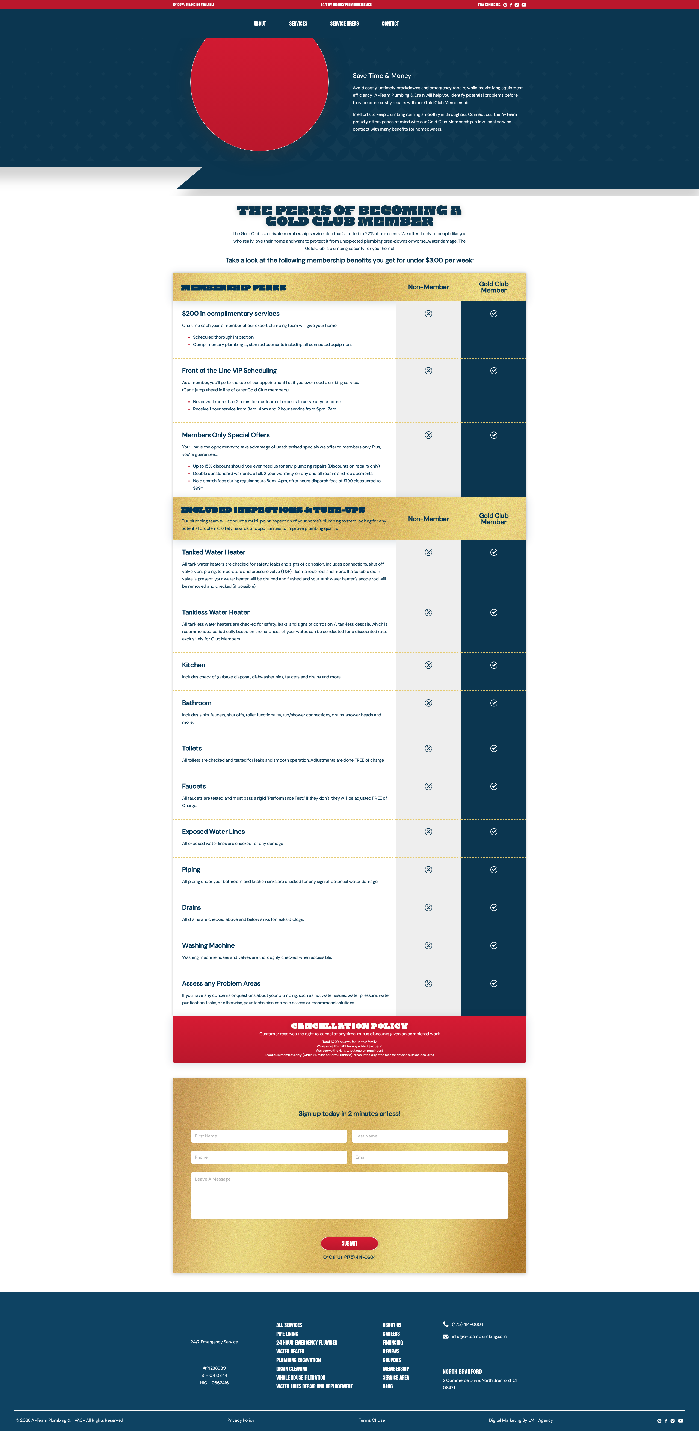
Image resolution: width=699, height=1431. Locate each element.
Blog (388, 1386)
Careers (391, 1334)
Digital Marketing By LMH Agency (521, 1420)
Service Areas (344, 23)
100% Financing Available (195, 4)
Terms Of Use (372, 1420)
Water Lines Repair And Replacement (314, 1386)
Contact (390, 23)
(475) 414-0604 (360, 1257)
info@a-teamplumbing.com (479, 1336)
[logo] (197, 23)
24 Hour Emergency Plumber (306, 1342)
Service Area (396, 1377)
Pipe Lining (287, 1334)
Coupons (392, 1360)
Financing (393, 1342)
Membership (396, 1369)
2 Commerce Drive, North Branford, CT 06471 (480, 1384)
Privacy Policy (240, 1420)
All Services (289, 1325)
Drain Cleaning (291, 1369)
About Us (392, 1325)
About (260, 23)
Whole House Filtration (300, 1377)
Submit (349, 1243)
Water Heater (290, 1351)
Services (298, 23)
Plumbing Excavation (298, 1360)
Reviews (391, 1351)
